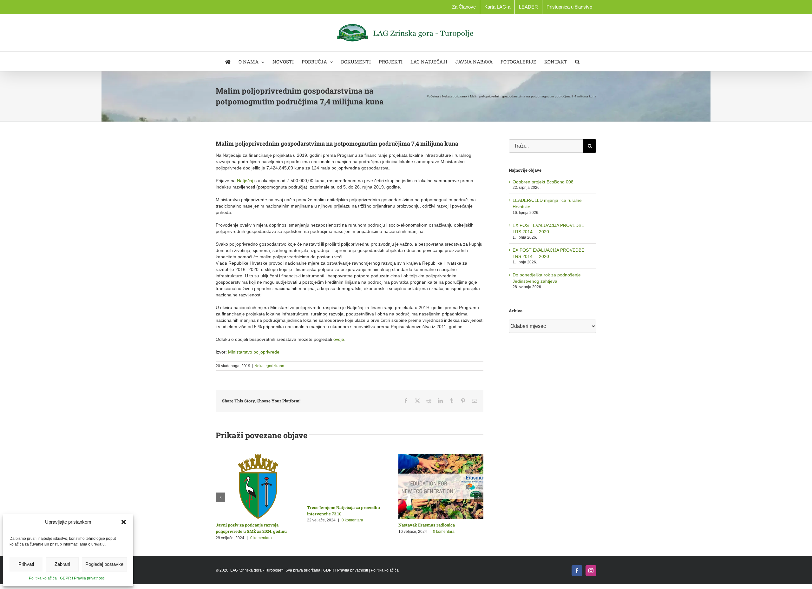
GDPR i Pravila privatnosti (82, 578)
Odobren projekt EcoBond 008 (543, 181)
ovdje (338, 339)
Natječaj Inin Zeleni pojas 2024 (336, 525)
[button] (124, 522)
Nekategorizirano (269, 366)
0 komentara (260, 531)
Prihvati (26, 564)
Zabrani (62, 564)
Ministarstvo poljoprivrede (253, 351)
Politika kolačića (43, 578)
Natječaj (245, 180)
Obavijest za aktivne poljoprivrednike (253, 525)
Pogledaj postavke (104, 564)
